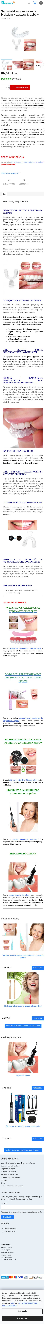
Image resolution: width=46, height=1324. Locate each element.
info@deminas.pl (10, 1228)
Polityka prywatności (8, 1171)
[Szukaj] (29, 3)
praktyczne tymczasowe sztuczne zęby (25, 648)
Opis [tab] (4, 194)
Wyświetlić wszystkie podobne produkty (23, 1026)
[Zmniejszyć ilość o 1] (9, 88)
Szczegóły (37, 1088)
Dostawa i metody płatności (10, 1166)
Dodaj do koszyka (22, 87)
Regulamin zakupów (8, 1169)
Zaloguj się (7, 1217)
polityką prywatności (37, 1212)
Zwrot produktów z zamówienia (12, 1186)
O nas (3, 1183)
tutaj (12, 1303)
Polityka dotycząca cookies (10, 1177)
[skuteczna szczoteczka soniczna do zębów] (23, 816)
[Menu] (41, 3)
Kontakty (4, 1180)
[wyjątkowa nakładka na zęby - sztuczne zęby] (23, 630)
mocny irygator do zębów (19, 895)
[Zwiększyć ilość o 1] (9, 86)
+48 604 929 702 (10, 1231)
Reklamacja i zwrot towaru (10, 1174)
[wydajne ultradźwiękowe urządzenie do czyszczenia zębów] (23, 700)
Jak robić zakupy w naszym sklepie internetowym (18, 1163)
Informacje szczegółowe (9, 173)
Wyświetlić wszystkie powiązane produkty (23, 1150)
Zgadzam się (22, 1318)
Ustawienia (22, 1311)
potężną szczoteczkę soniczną (25, 839)
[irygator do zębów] (23, 876)
